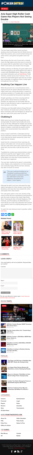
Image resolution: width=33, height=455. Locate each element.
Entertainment (20, 398)
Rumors (3, 405)
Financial (3, 401)
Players (3, 403)
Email (2, 285)
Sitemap (22, 448)
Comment (3, 266)
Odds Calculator (21, 418)
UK (2, 435)
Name (2, 280)
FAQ (2, 420)
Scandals (19, 405)
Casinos (3, 398)
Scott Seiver (23, 74)
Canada (18, 433)
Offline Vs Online (6, 425)
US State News (5, 410)
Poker (18, 403)
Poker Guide (20, 420)
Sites (2, 408)
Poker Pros (4, 423)
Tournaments (20, 408)
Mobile (18, 435)
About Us (3, 418)
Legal (18, 401)
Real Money (4, 433)
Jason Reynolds (15, 22)
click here (4, 211)
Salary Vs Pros (20, 423)
